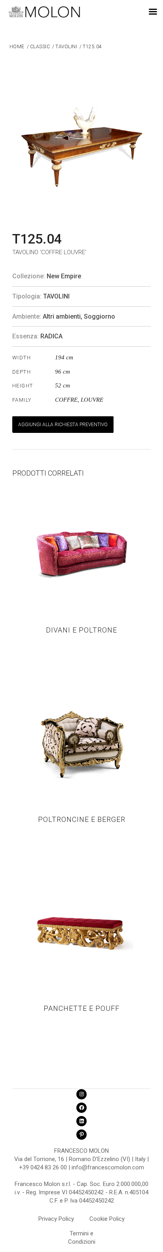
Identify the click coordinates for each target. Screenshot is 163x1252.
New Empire (64, 276)
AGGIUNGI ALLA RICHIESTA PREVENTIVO (63, 424)
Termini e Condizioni (81, 1234)
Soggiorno (99, 316)
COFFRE (66, 400)
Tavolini (56, 296)
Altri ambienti (62, 316)
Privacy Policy (56, 1218)
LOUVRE (92, 400)
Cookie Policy (107, 1218)
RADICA (51, 336)
